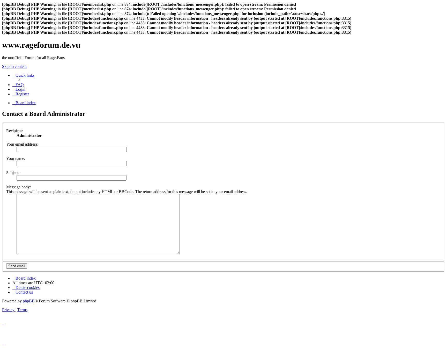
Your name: (15, 158)
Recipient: (14, 131)
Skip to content (14, 66)
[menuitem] (18, 84)
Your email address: (22, 144)
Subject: (12, 173)
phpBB (29, 301)
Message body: (18, 187)
